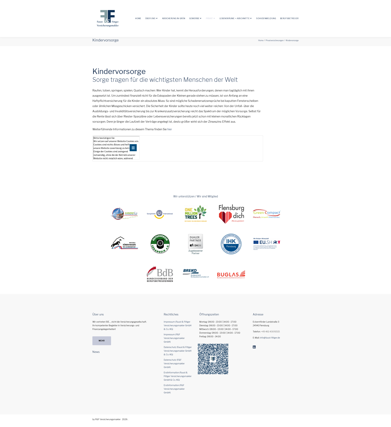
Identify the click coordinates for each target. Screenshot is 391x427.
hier (169, 129)
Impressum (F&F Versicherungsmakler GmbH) (174, 338)
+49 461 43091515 (270, 331)
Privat (209, 18)
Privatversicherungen (275, 40)
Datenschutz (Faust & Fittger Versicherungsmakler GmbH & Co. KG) (178, 351)
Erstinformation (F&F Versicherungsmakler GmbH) (174, 389)
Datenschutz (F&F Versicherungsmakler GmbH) (174, 363)
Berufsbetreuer (289, 18)
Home (138, 18)
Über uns (150, 18)
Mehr (102, 341)
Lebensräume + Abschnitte (234, 18)
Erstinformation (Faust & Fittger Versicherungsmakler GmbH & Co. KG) (178, 376)
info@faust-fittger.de (270, 337)
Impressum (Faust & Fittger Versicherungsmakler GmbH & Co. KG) (177, 325)
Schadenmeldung (266, 18)
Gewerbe (194, 18)
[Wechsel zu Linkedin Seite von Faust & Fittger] (254, 347)
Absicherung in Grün (173, 18)
